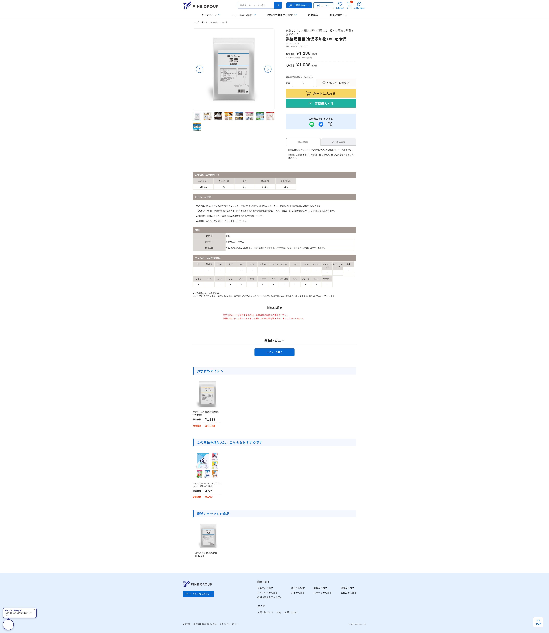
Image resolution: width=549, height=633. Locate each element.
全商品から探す (265, 588)
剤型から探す (320, 588)
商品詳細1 (303, 142)
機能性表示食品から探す (269, 597)
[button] (199, 69)
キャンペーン (209, 14)
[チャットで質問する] (8, 624)
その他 (224, 22)
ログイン (326, 5)
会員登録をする (302, 5)
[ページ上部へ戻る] (538, 622)
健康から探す (347, 588)
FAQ (279, 612)
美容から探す (298, 592)
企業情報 (187, 624)
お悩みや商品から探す (280, 14)
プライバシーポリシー (229, 624)
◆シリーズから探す (210, 22)
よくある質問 (338, 142)
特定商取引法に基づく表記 (205, 624)
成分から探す (298, 588)
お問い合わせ (291, 612)
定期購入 (313, 14)
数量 (288, 82)
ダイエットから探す (267, 592)
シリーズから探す (242, 14)
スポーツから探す (323, 592)
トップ (196, 22)
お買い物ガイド (339, 14)
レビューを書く (275, 352)
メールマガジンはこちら (199, 594)
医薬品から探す (349, 592)
